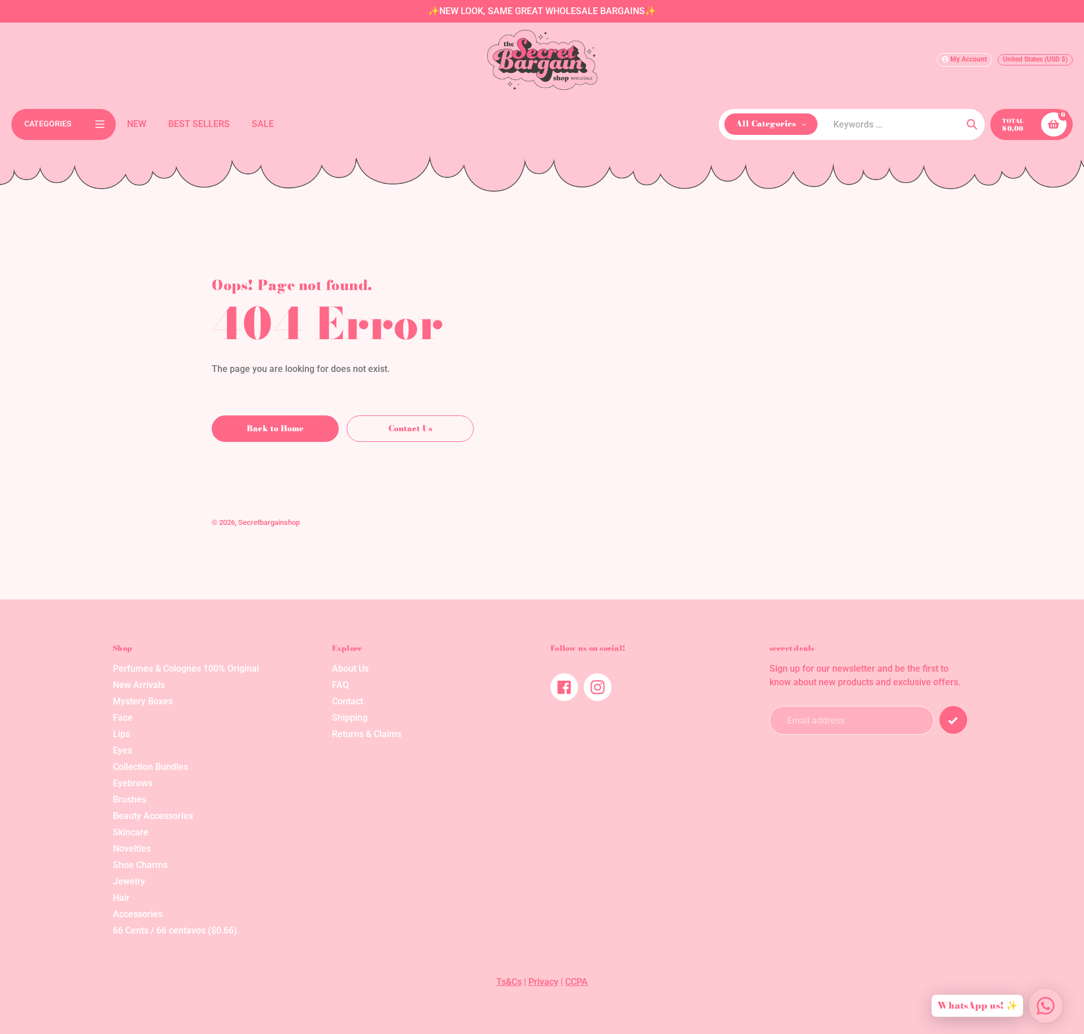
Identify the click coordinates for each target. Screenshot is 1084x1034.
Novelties (132, 848)
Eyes (122, 750)
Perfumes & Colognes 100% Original (186, 668)
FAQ (340, 685)
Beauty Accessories (153, 815)
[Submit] (953, 720)
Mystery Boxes (143, 701)
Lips (121, 734)
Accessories (138, 914)
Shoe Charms (140, 865)
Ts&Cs (509, 981)
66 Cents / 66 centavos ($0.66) (175, 930)
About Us (350, 668)
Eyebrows (132, 783)
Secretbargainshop (269, 522)
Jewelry (129, 881)
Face (123, 717)
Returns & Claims (366, 734)
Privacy (543, 981)
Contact (347, 701)
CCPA (576, 981)
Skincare (130, 832)
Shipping (350, 717)
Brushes (129, 799)
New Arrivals (139, 685)
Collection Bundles (150, 766)
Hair (121, 897)
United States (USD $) (1035, 59)
